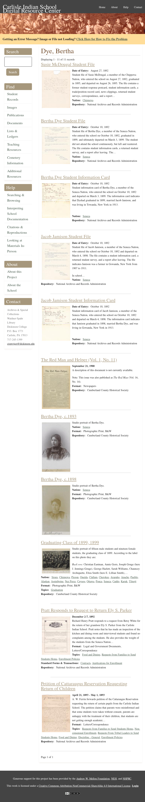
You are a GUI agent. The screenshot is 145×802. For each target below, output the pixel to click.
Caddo (116, 581)
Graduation (57, 590)
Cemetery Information (15, 160)
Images (12, 107)
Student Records (12, 97)
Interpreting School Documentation (17, 213)
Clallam (93, 577)
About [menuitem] (114, 7)
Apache (125, 577)
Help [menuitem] (125, 7)
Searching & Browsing (15, 198)
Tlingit (132, 581)
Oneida (84, 577)
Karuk (124, 581)
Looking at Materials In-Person (16, 245)
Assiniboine (57, 581)
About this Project (14, 274)
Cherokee (104, 577)
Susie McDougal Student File (68, 64)
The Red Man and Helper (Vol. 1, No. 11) (79, 360)
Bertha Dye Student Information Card (75, 177)
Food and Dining (91, 654)
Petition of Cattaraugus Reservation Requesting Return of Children (84, 685)
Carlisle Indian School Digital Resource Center (32, 6)
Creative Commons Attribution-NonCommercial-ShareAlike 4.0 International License (84, 785)
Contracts (86, 663)
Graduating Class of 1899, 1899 (70, 542)
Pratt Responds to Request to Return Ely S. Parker (86, 610)
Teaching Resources (14, 147)
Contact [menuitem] (138, 7)
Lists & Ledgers (12, 134)
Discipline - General (89, 737)
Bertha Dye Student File (63, 121)
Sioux (55, 577)
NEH (114, 778)
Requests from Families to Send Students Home (107, 728)
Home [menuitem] (102, 7)
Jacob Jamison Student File (66, 236)
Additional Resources (14, 174)
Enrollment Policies (69, 659)
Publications (15, 115)
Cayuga (81, 581)
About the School (14, 288)
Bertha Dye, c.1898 (58, 479)
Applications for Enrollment (107, 663)
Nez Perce (70, 581)
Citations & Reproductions (17, 230)
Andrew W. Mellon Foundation (93, 778)
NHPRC (127, 778)
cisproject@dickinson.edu (21, 343)
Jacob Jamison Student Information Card (78, 300)
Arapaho (115, 577)
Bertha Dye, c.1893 (58, 416)
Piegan (75, 577)
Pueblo (134, 577)
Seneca (86, 156)
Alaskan (45, 581)
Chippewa (88, 100)
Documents (15, 123)
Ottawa (90, 581)
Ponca (99, 581)
